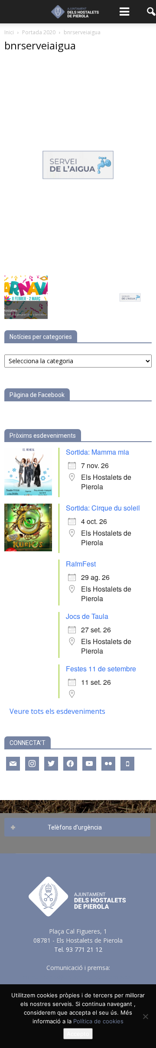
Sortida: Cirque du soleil (103, 508)
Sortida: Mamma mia (97, 452)
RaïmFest (81, 564)
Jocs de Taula (87, 616)
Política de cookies (98, 1021)
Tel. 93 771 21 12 (78, 949)
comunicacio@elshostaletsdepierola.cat (78, 977)
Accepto (78, 1033)
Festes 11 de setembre (101, 669)
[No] (145, 1016)
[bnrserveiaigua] (78, 267)
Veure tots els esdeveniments (57, 711)
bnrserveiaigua (40, 45)
